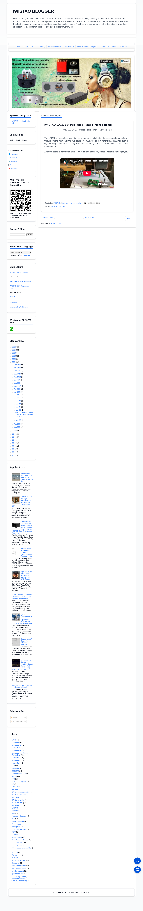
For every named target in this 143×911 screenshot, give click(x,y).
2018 (14, 437)
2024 (14, 353)
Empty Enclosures (54, 47)
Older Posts (89, 217)
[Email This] (89, 203)
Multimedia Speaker (19, 816)
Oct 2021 (17, 371)
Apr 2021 (17, 389)
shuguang (15, 863)
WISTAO (15, 852)
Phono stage (16, 824)
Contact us (123, 47)
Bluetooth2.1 (16, 758)
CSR (13, 766)
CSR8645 (15, 768)
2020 (14, 431)
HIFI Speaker (17, 805)
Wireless (15, 858)
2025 (14, 350)
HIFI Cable (16, 797)
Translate (26, 255)
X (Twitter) (13, 158)
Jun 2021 (17, 383)
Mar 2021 (17, 392)
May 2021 (17, 386)
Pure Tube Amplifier (19, 829)
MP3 (13, 813)
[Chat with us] (137, 869)
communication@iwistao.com (19, 307)
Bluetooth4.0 (16, 760)
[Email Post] (84, 203)
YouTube (13, 165)
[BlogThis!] (91, 203)
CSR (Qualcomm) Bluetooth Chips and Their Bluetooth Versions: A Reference (22, 596)
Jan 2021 (17, 427)
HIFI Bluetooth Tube (19, 795)
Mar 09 (19, 410)
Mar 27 (18, 398)
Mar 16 (18, 404)
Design (14, 776)
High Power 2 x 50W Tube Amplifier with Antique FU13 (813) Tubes (26, 575)
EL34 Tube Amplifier (19, 781)
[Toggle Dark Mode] (137, 861)
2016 (14, 443)
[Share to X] (94, 203)
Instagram (14, 161)
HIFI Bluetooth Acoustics (21, 792)
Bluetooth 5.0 (17, 750)
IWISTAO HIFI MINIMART (19, 272)
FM (13, 784)
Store (114, 47)
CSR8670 (15, 771)
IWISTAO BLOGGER (33, 11)
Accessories (105, 47)
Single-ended (17, 837)
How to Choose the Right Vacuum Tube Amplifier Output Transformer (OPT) (22, 501)
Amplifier (94, 47)
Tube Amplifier (17, 842)
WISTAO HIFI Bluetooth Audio (20, 281)
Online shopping (18, 821)
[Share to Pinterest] (99, 203)
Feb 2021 (17, 424)
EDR (13, 779)
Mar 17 (18, 401)
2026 (14, 347)
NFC (13, 819)
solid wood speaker (19, 868)
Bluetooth (15, 742)
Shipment (15, 835)
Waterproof (16, 855)
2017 (14, 440)
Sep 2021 (17, 374)
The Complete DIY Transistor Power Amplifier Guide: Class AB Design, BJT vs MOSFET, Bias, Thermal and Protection (22, 527)
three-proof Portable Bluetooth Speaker (19, 877)
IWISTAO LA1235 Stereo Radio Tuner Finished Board (78, 124)
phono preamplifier (19, 860)
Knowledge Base (29, 47)
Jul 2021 (17, 380)
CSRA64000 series (19, 773)
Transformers (69, 47)
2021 (14, 362)
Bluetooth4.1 (16, 763)
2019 (14, 434)
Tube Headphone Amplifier (22, 848)
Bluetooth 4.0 (17, 748)
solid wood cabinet (19, 866)
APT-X (14, 740)
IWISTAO (62, 206)
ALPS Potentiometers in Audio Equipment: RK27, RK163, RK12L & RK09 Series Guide (22, 618)
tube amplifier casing (19, 881)
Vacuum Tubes (82, 47)
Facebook (14, 154)
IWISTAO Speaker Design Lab (21, 122)
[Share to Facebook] (97, 203)
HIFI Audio (15, 789)
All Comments (17, 722)
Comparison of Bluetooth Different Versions (26, 642)
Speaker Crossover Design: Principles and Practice (22, 686)
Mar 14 (18, 407)
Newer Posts (48, 217)
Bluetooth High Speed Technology (20, 754)
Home (18, 47)
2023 (14, 356)
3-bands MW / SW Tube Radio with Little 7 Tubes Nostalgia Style (27, 477)
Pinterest (14, 168)
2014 (14, 449)
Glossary (42, 47)
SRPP (14, 832)
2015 (14, 446)
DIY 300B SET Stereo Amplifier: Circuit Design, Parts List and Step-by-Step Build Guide (22, 664)
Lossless (15, 811)
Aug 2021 (17, 377)
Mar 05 (18, 420)
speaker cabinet (18, 871)
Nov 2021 (17, 368)
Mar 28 (18, 395)
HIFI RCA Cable (17, 803)
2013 (14, 452)
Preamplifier (16, 827)
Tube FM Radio (17, 845)
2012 (14, 455)
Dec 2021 (17, 365)
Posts (14, 718)
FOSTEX (15, 787)
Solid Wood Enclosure (20, 840)
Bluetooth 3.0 (17, 745)
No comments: (76, 203)
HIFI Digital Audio (18, 800)
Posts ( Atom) (56, 223)
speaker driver (17, 874)
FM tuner (54, 206)
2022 (14, 359)
